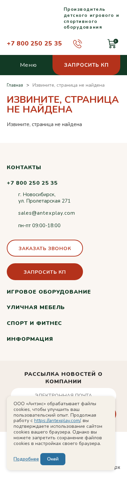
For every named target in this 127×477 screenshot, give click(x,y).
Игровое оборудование (49, 292)
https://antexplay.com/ (57, 420)
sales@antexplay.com (46, 213)
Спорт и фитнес (34, 323)
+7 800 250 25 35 (34, 43)
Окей (53, 459)
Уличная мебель (36, 307)
